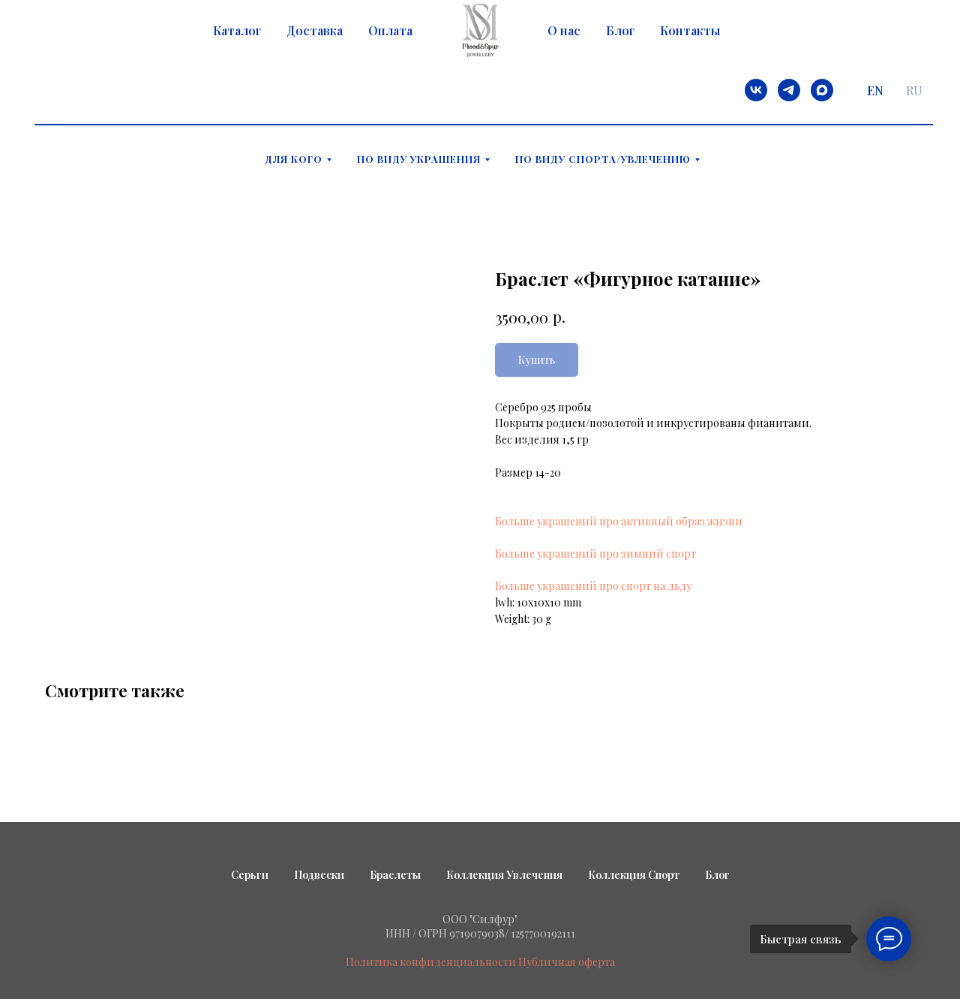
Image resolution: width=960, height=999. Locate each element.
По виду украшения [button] (419, 158)
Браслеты (395, 875)
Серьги (249, 875)
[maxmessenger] (822, 90)
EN (875, 90)
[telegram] (789, 90)
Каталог (237, 30)
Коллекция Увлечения (504, 875)
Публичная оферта (566, 962)
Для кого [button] (293, 158)
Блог (620, 30)
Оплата (390, 30)
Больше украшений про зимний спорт (595, 553)
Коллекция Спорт (634, 875)
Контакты (690, 30)
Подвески (319, 875)
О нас (564, 30)
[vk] (756, 90)
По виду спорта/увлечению (603, 158)
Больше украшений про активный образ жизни (618, 521)
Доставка (314, 30)
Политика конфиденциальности (431, 962)
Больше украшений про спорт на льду (593, 586)
